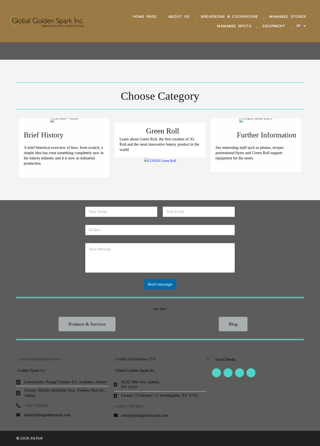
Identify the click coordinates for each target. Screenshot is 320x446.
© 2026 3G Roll (29, 438)
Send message (160, 284)
